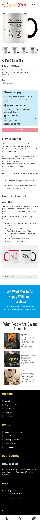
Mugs (31, 277)
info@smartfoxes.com (15, 491)
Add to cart (20, 129)
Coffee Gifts (9, 412)
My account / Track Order (14, 432)
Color (4, 80)
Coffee (12, 277)
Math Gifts (8, 401)
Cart (31, 517)
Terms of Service (11, 443)
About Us (8, 436)
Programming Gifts (12, 405)
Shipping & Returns (12, 440)
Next (37, 50)
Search (20, 518)
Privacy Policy (9, 447)
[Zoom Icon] (20, 28)
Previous (2, 50)
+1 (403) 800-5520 (15, 493)
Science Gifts (9, 409)
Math (18, 277)
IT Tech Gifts (9, 416)
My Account (6, 518)
